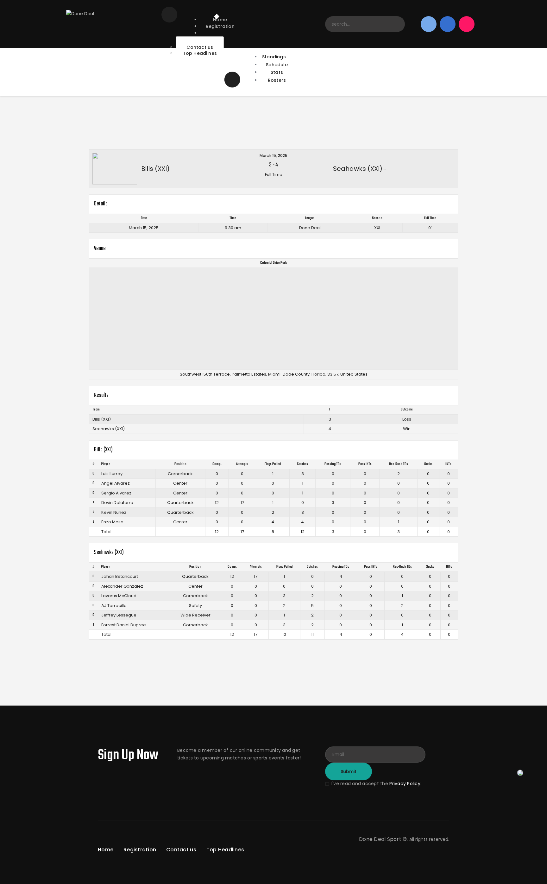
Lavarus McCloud (118, 596)
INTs (448, 464)
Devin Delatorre (117, 503)
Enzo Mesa (112, 522)
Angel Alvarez (115, 483)
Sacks (428, 464)
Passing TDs (332, 464)
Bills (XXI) (101, 419)
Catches (302, 464)
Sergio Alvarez (116, 493)
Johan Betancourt (119, 576)
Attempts (242, 464)
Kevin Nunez (113, 512)
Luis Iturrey (112, 474)
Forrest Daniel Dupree (123, 625)
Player (105, 464)
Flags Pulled (273, 464)
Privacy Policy (404, 783)
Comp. (217, 464)
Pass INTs (365, 464)
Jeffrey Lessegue (118, 615)
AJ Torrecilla (114, 606)
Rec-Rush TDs (398, 464)
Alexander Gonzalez (122, 586)
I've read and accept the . (376, 783)
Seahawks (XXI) (108, 429)
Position (180, 464)
